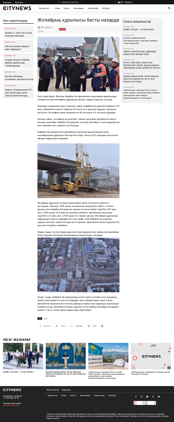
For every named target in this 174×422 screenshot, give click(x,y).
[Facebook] (136, 397)
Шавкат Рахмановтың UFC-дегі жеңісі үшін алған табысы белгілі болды (19, 92)
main (45, 318)
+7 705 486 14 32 (11, 398)
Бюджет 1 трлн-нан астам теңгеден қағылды (18, 34)
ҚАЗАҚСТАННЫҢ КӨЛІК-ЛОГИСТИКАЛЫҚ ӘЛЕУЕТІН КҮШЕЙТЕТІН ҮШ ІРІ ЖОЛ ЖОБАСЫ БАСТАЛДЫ (140, 79)
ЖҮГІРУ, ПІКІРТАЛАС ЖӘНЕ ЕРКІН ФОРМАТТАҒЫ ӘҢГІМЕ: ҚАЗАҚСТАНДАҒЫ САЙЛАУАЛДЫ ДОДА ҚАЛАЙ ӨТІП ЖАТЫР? (142, 65)
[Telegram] (147, 397)
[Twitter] (153, 397)
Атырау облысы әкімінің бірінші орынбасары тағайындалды (17, 62)
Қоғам (62, 29)
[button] (169, 8)
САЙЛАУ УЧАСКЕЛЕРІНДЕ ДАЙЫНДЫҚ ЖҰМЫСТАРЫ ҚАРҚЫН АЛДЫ (139, 53)
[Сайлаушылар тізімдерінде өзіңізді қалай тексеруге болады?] (151, 356)
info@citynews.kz (11, 405)
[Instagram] (141, 397)
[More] (102, 326)
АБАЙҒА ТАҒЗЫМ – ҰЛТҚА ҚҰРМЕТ (138, 29)
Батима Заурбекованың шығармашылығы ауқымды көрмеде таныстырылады (140, 41)
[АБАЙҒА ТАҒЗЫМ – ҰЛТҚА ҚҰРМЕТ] (23, 356)
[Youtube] (159, 397)
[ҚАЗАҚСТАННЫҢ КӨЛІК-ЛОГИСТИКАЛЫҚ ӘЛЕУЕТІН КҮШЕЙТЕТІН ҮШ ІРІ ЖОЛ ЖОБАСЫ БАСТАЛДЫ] (66, 356)
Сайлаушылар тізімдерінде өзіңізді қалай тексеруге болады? (150, 373)
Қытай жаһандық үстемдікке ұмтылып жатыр (19, 78)
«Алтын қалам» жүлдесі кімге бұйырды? (17, 48)
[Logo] (17, 8)
